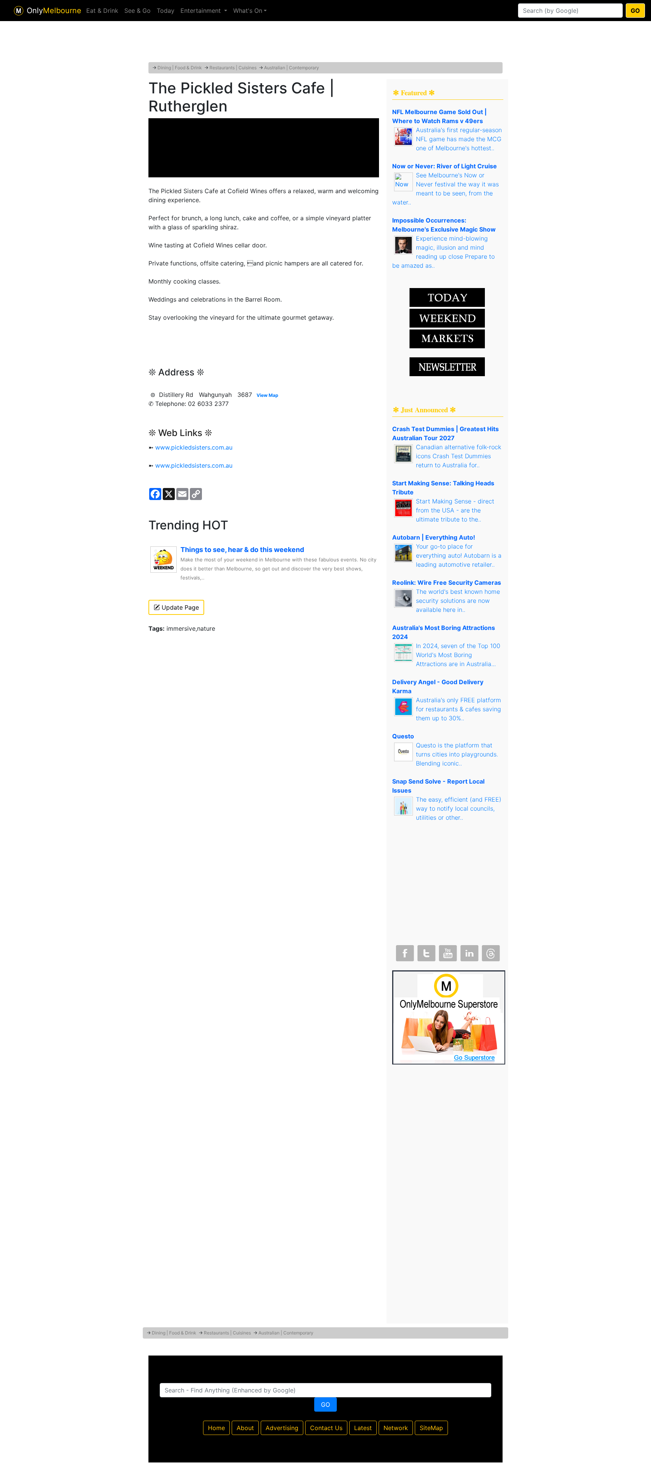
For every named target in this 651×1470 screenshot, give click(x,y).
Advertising (282, 1428)
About (245, 1428)
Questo (403, 736)
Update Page (179, 607)
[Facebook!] (404, 951)
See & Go (137, 10)
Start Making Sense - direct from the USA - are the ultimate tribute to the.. (455, 510)
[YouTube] (447, 951)
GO (635, 10)
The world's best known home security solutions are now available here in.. (458, 600)
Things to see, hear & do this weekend (242, 550)
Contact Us (326, 1428)
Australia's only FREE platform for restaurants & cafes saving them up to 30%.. (458, 709)
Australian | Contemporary (291, 67)
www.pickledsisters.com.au (193, 447)
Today (165, 10)
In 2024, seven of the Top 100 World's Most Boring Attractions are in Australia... (458, 655)
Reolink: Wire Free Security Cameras (446, 582)
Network (396, 1428)
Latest (363, 1428)
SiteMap (431, 1428)
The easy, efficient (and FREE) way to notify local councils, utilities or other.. (458, 808)
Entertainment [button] (201, 10)
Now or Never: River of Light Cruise (444, 166)
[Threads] (490, 951)
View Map (267, 395)
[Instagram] (468, 951)
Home (216, 1428)
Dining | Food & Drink (179, 67)
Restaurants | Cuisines (233, 67)
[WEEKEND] (447, 338)
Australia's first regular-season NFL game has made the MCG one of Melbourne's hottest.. (459, 139)
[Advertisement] (325, 43)
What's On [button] (247, 10)
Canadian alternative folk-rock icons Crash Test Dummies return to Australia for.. (458, 456)
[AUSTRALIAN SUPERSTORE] (448, 1016)
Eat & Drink (102, 10)
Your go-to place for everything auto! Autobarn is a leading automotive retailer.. (458, 555)
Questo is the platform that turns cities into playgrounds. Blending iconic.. (457, 754)
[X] (426, 951)
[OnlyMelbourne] (19, 10)
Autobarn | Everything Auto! (433, 537)
